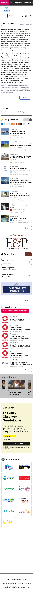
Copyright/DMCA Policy (11, 587)
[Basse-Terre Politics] (24, 467)
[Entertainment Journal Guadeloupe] (24, 478)
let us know (25, 89)
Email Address (9, 436)
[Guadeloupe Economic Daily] (24, 489)
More (25, 98)
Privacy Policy (25, 587)
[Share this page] (30, 15)
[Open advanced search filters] (26, 16)
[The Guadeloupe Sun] (24, 511)
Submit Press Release (9, 583)
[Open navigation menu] (3, 15)
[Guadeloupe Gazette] (8, 500)
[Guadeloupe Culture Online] (8, 489)
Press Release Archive (19, 579)
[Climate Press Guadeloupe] (8, 478)
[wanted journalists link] (16, 243)
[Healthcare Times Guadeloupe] (8, 511)
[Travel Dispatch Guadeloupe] (8, 522)
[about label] (11, 135)
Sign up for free (16, 444)
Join (28, 254)
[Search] (22, 16)
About (8, 579)
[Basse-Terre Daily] (8, 467)
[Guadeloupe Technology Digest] (24, 500)
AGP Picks (4, 2)
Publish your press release (14, 310)
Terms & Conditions (24, 583)
